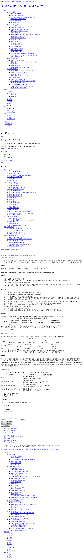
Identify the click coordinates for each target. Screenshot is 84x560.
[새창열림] (30, 449)
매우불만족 (9, 411)
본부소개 (6, 113)
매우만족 (8, 406)
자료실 (9, 103)
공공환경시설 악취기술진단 (18, 88)
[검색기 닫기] (1, 130)
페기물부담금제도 (15, 39)
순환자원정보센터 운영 (17, 32)
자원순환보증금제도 (16, 50)
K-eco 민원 (10, 110)
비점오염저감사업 (15, 65)
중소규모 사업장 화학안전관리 (19, 72)
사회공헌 (9, 101)
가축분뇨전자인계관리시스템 (19, 31)
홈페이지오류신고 (9, 442)
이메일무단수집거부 (10, 440)
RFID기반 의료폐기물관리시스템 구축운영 (22, 53)
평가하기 (3, 416)
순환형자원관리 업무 (13, 24)
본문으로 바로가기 (6, 1)
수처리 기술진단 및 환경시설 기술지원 (21, 86)
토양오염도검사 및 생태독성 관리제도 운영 (22, 81)
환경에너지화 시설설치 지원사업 (20, 67)
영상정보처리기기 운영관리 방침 (13, 437)
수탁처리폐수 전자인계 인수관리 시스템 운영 (23, 55)
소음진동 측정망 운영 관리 (18, 74)
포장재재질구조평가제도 (17, 48)
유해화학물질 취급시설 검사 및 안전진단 (22, 70)
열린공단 (6, 89)
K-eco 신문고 (11, 112)
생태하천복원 (14, 63)
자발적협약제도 (15, 41)
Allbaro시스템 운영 (15, 26)
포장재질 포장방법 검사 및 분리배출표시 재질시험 (25, 34)
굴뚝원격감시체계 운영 (17, 13)
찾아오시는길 (11, 119)
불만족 (8, 409)
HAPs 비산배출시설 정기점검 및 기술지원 (22, 17)
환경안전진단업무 (12, 69)
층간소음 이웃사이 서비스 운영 (19, 75)
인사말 (9, 115)
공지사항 (9, 91)
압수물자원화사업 (15, 51)
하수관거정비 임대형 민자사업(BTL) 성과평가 (23, 62)
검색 (2, 136)
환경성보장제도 (15, 43)
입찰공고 (13, 94)
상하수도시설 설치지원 (17, 60)
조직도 (9, 117)
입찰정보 (9, 93)
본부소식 (9, 105)
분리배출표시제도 (15, 46)
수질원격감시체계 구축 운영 (18, 82)
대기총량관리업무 (15, 20)
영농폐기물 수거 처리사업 (18, 36)
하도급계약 (13, 96)
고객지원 (6, 107)
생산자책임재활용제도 (17, 44)
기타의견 (8, 413)
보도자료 (9, 100)
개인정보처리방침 (9, 435)
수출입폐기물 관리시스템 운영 (19, 29)
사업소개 (6, 10)
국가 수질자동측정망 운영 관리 (19, 84)
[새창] (7, 154)
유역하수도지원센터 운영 (17, 79)
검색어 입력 (4, 133)
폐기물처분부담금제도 (17, 57)
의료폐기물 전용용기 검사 (18, 38)
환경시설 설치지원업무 (14, 58)
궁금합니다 (10, 108)
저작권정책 (7, 438)
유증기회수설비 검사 (16, 15)
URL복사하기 (5, 160)
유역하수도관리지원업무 (14, 77)
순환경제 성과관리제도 (17, 27)
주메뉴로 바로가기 (28, 1)
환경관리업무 (11, 12)
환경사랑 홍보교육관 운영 (18, 19)
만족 (7, 407)
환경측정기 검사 (15, 22)
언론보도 (9, 98)
